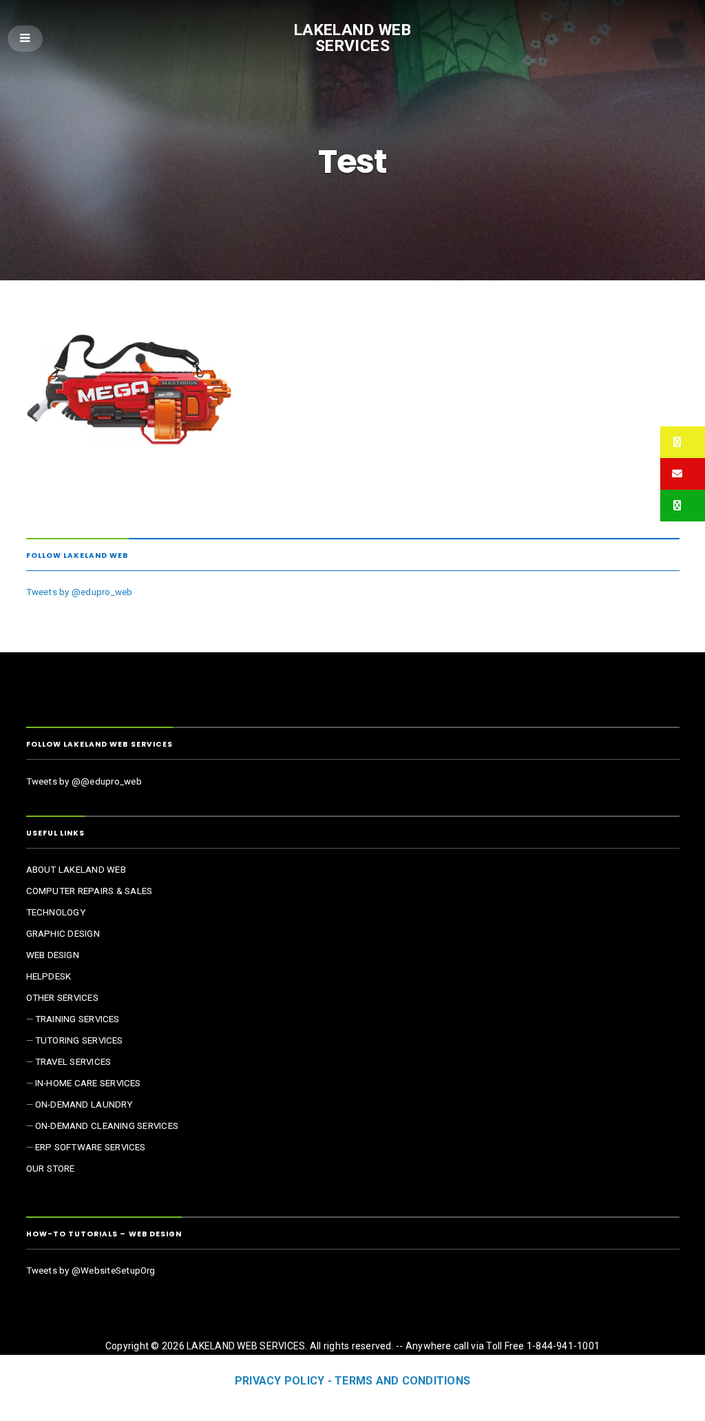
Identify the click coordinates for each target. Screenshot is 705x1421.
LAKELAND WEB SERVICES (353, 38)
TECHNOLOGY (55, 912)
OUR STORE (50, 1168)
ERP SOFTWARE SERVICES (90, 1147)
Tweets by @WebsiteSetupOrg (91, 1270)
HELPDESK (49, 976)
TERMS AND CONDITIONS (402, 1380)
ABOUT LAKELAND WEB (76, 869)
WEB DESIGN (52, 955)
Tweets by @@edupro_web (84, 781)
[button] (682, 442)
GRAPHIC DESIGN (63, 934)
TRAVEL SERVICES (73, 1062)
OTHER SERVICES (62, 998)
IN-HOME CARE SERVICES (88, 1083)
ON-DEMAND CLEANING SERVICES (106, 1126)
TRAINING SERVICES (77, 1019)
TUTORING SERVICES (79, 1040)
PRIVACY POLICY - (285, 1380)
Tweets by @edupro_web (79, 592)
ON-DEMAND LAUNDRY (84, 1104)
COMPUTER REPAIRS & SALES (89, 891)
